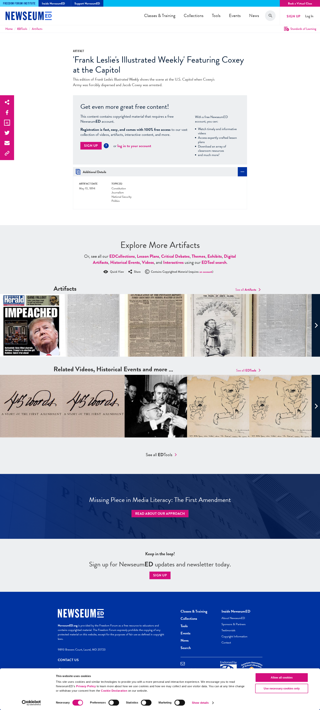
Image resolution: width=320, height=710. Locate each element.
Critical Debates (175, 256)
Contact (226, 642)
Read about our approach (160, 513)
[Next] (316, 325)
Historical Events (125, 262)
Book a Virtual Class (300, 3)
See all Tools (159, 454)
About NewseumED (233, 618)
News (254, 15)
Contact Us (68, 659)
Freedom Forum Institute (19, 4)
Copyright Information (234, 636)
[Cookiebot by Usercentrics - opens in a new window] (31, 703)
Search (186, 648)
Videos (148, 262)
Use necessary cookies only (282, 688)
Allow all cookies (282, 677)
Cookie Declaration (114, 690)
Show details (200, 702)
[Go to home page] (29, 16)
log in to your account (134, 146)
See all (245, 289)
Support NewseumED (87, 3)
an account (205, 272)
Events (235, 15)
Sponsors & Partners (233, 624)
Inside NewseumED (235, 611)
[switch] (114, 703)
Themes (198, 256)
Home (9, 29)
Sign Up (294, 16)
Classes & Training (159, 15)
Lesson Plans (148, 256)
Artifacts (37, 29)
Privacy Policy (86, 686)
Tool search (213, 262)
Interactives (173, 262)
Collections (194, 15)
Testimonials (228, 630)
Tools (216, 15)
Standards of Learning (303, 29)
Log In (309, 16)
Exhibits (214, 256)
